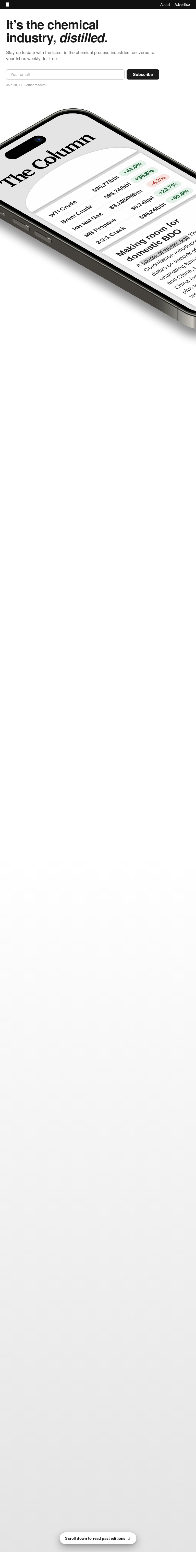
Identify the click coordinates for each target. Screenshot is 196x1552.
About (165, 4)
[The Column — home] (7, 4)
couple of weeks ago (165, 250)
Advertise (182, 4)
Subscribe (143, 74)
